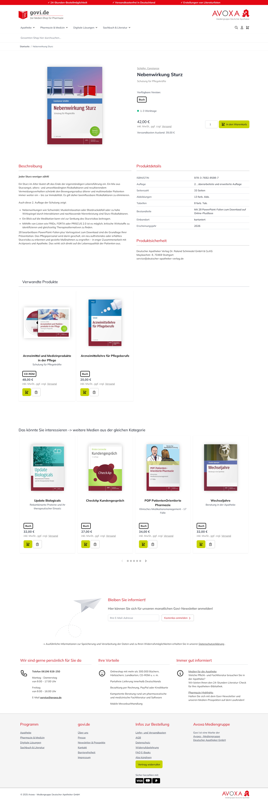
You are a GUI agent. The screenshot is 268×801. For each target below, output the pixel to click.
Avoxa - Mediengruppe (206, 736)
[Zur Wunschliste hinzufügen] (36, 392)
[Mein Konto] (242, 27)
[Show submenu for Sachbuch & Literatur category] (129, 27)
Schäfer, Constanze (148, 68)
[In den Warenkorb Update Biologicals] (28, 544)
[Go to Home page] (41, 14)
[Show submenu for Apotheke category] (33, 27)
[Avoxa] (230, 14)
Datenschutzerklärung (211, 643)
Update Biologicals (47, 500)
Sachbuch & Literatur (115, 27)
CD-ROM (29, 373)
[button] (74, 105)
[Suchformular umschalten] (236, 27)
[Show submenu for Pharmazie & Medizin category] (66, 27)
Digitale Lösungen (83, 27)
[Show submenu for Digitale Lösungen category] (96, 27)
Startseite (25, 46)
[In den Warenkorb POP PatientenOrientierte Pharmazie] (143, 544)
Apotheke (26, 27)
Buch (142, 99)
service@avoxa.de (51, 697)
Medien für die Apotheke (202, 671)
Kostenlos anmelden (176, 617)
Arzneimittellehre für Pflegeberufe (105, 356)
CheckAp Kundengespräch (105, 500)
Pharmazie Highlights (200, 692)
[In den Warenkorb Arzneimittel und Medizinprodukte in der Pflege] (26, 392)
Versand (167, 126)
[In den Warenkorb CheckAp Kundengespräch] (85, 544)
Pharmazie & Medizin (52, 27)
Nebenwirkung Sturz (43, 46)
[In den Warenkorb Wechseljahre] (201, 544)
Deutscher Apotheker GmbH (209, 740)
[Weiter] (145, 560)
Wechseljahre (220, 500)
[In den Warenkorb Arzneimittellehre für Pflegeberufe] (84, 392)
